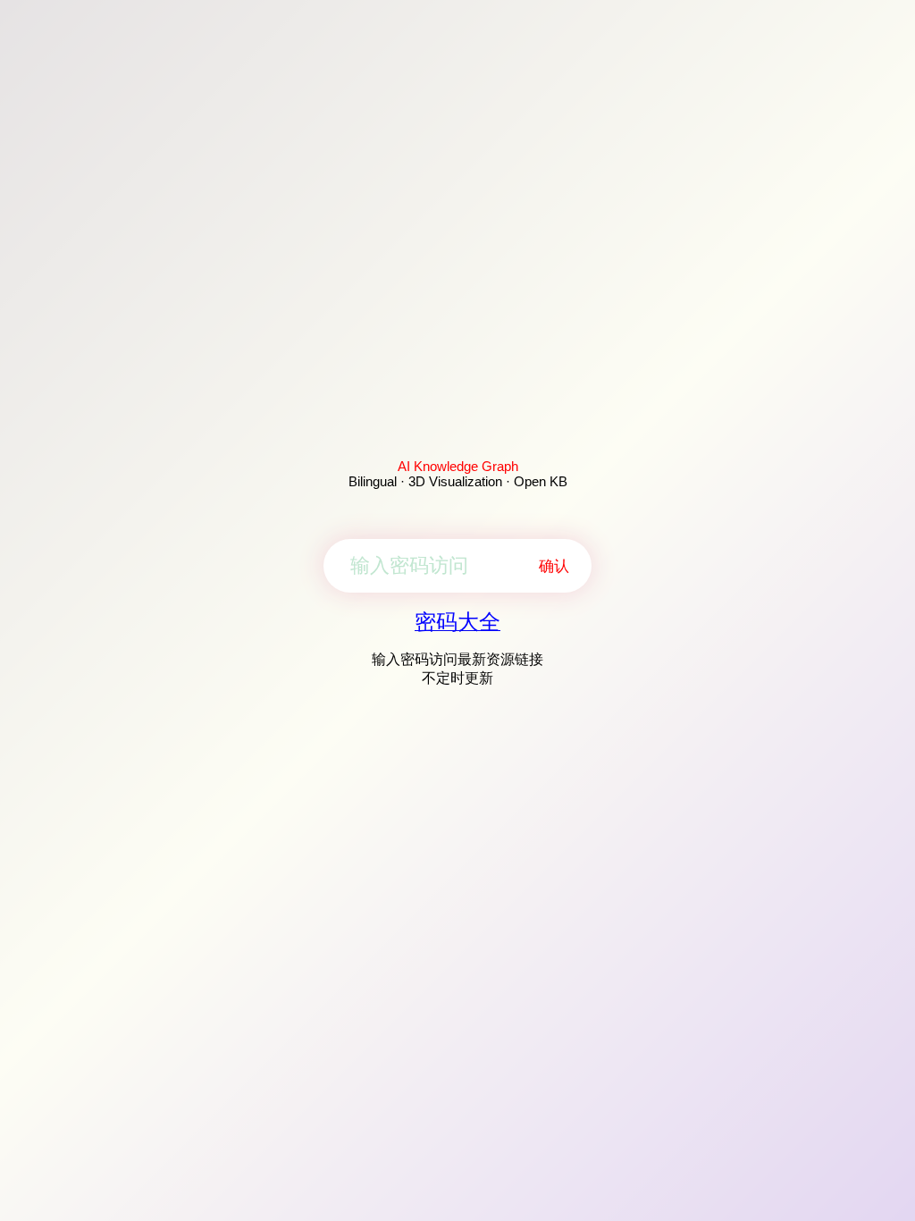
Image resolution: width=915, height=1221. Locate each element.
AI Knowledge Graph (458, 466)
